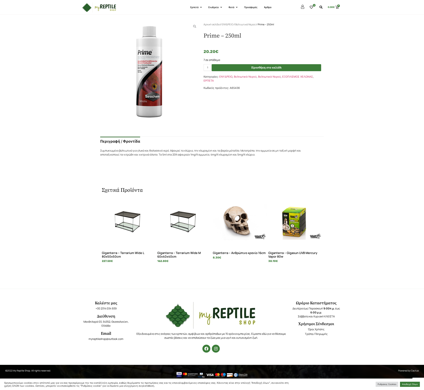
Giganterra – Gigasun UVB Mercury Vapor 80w (292, 254)
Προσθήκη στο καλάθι (266, 67)
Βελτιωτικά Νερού (245, 24)
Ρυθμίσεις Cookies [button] (387, 384)
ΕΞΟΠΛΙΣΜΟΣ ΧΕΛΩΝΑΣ (297, 76)
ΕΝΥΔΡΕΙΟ (227, 24)
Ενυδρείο (213, 7)
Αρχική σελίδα (212, 24)
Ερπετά (194, 7)
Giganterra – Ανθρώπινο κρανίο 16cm (239, 253)
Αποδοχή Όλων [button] (410, 384)
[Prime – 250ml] (149, 76)
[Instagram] (216, 349)
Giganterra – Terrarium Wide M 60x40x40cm (179, 254)
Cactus (415, 370)
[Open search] (320, 7)
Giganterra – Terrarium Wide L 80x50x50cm (123, 254)
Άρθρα (267, 7)
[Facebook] (206, 349)
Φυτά (231, 7)
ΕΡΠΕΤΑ (209, 80)
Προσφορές (250, 7)
